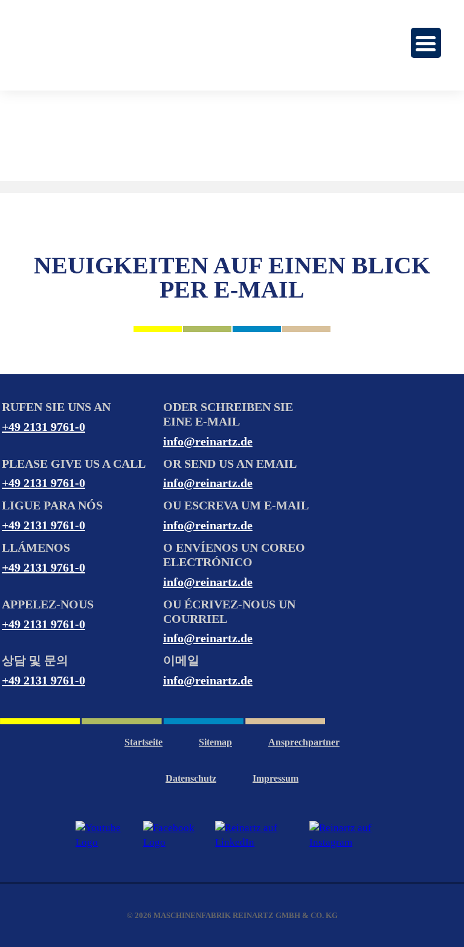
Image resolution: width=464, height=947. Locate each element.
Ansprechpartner (304, 742)
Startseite (143, 742)
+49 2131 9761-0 (43, 426)
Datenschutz (191, 778)
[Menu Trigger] (426, 43)
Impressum (275, 778)
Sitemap (215, 742)
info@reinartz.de (208, 441)
